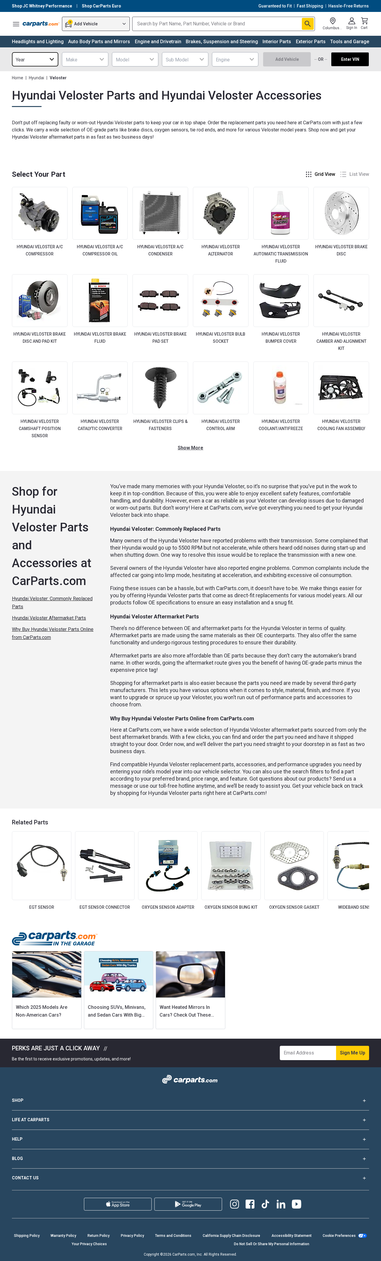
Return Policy (99, 1236)
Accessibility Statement (291, 1236)
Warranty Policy (63, 1236)
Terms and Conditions (173, 1236)
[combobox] (35, 59)
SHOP (18, 1100)
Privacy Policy (132, 1236)
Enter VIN (350, 59)
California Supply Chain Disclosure (231, 1236)
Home (17, 77)
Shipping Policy (27, 1236)
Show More (190, 448)
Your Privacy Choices (89, 1244)
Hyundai (36, 77)
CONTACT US (25, 1177)
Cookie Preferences (339, 1236)
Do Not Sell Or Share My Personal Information (271, 1244)
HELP (17, 1139)
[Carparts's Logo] (41, 23)
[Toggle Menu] (16, 24)
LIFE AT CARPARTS (30, 1119)
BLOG (17, 1158)
